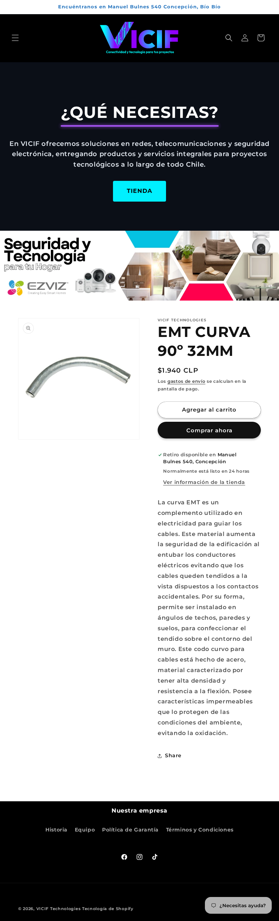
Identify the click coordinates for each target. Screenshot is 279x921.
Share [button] (173, 755)
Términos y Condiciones (200, 829)
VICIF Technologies (58, 908)
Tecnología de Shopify (107, 908)
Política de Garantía (130, 829)
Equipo (85, 829)
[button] (15, 38)
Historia (56, 829)
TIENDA (139, 190)
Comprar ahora (209, 430)
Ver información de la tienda (204, 482)
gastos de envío (186, 381)
